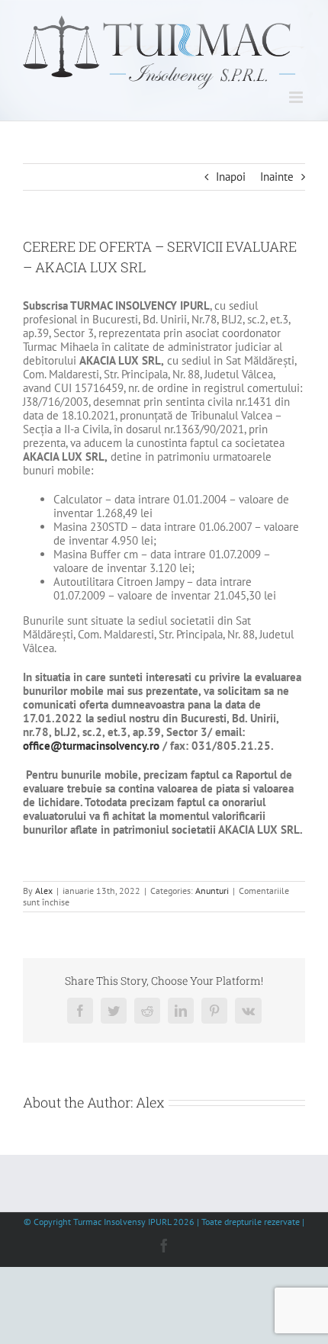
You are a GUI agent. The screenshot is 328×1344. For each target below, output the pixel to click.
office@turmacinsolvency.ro (91, 745)
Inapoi (231, 176)
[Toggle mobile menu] (297, 97)
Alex (44, 890)
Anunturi (212, 890)
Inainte (277, 176)
